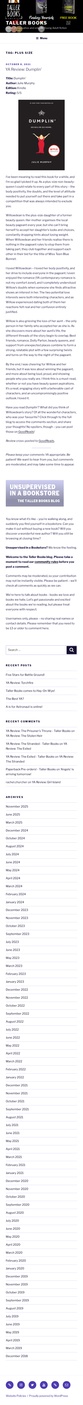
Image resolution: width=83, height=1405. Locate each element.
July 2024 (12, 854)
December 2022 (17, 989)
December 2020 (17, 1181)
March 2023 (14, 966)
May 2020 (12, 1236)
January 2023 (15, 981)
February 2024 (16, 894)
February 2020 (16, 1260)
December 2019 (17, 1276)
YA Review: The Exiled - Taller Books (30, 756)
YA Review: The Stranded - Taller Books (32, 744)
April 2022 (13, 1053)
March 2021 (14, 1157)
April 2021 (13, 1149)
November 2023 (17, 918)
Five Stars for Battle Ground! (25, 675)
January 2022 (15, 1077)
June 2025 (13, 814)
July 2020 (12, 1220)
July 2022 (12, 1029)
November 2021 (17, 1093)
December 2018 (17, 1356)
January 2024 (15, 902)
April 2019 (13, 1340)
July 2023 (12, 942)
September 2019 (17, 1300)
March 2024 (14, 886)
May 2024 (12, 870)
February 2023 (16, 974)
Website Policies (16, 1395)
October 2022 (15, 1005)
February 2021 (15, 1165)
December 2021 (17, 1085)
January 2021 (15, 1173)
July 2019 (12, 1316)
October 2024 (15, 838)
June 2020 (13, 1228)
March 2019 (14, 1348)
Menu (43, 38)
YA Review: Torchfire (19, 683)
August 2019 (14, 1308)
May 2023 (12, 958)
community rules (46, 562)
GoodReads (26, 431)
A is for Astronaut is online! (24, 707)
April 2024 (13, 878)
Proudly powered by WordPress (48, 1395)
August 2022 (15, 1021)
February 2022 (16, 1069)
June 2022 (13, 1037)
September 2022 (17, 1013)
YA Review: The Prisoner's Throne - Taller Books (38, 731)
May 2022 (12, 1045)
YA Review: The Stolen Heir (24, 736)
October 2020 (15, 1196)
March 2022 (14, 1061)
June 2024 (13, 862)
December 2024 (17, 830)
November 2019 (17, 1284)
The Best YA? (15, 699)
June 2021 (12, 1133)
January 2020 (15, 1268)
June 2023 (13, 950)
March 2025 (14, 822)
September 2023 (17, 934)
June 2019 (13, 1324)
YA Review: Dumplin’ (23, 69)
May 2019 (12, 1332)
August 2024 (15, 846)
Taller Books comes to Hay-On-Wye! (30, 691)
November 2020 (17, 1189)
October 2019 (15, 1292)
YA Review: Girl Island (46, 782)
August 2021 (14, 1117)
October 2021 (15, 1101)
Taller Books (26, 23)
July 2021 (12, 1125)
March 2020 (14, 1252)
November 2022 (17, 997)
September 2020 (17, 1204)
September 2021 (17, 1109)
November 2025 (17, 806)
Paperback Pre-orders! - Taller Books (31, 769)
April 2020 (13, 1244)
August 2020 (15, 1212)
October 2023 (15, 926)
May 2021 (12, 1141)
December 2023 (17, 910)
